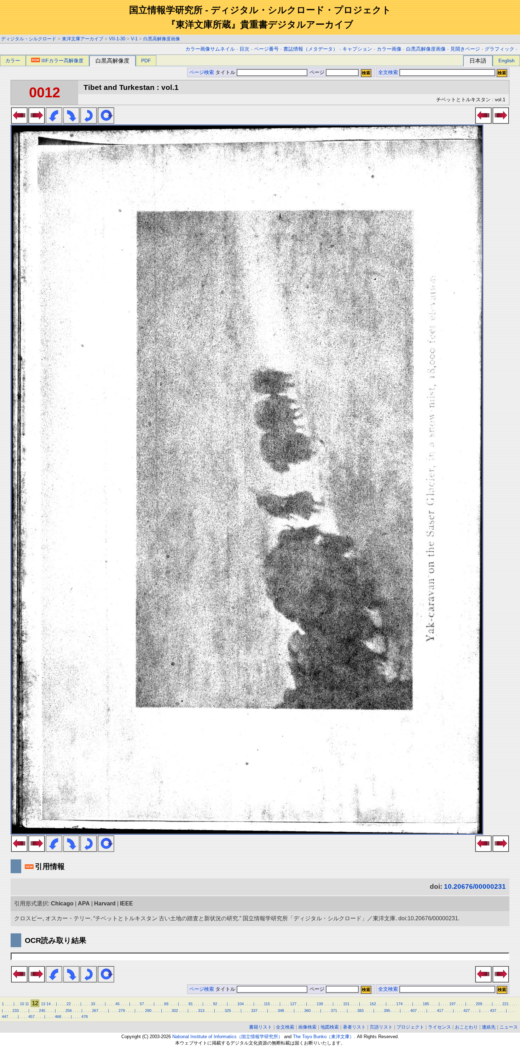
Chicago (62, 903)
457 (31, 1016)
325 (228, 1010)
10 (22, 1004)
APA (84, 903)
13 (43, 1004)
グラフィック (499, 49)
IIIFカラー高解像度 (62, 60)
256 (68, 1010)
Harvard (105, 903)
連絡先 (489, 1027)
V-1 (134, 38)
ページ (317, 72)
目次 (244, 49)
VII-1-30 (117, 38)
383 (360, 1010)
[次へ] (36, 121)
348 (281, 1010)
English (506, 60)
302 (175, 1010)
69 (166, 1004)
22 (69, 1004)
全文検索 (388, 72)
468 (58, 1016)
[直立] (106, 121)
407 (413, 1010)
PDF (146, 60)
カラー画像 (389, 49)
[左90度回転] (54, 121)
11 (27, 1004)
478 (84, 1016)
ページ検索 (201, 72)
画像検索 (307, 1027)
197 (452, 1004)
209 (479, 1004)
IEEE (126, 903)
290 (148, 1010)
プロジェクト (410, 1027)
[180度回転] (88, 121)
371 (334, 1010)
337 (254, 1010)
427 (466, 1010)
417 (440, 1010)
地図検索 (329, 1027)
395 (387, 1010)
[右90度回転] (71, 121)
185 (426, 1004)
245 (42, 1010)
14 (48, 1004)
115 (267, 1004)
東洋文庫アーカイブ (82, 38)
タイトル (226, 72)
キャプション (357, 49)
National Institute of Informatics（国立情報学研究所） (227, 1036)
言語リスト (381, 1027)
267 (95, 1010)
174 (399, 1004)
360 (307, 1010)
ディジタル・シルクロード (28, 38)
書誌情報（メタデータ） (310, 49)
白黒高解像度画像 (161, 38)
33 (93, 1004)
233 (15, 1010)
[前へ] (19, 121)
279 (122, 1010)
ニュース (508, 1027)
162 (373, 1004)
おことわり (466, 1027)
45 (117, 1004)
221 (505, 1004)
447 (5, 1016)
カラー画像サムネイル (210, 49)
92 (215, 1004)
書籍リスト (260, 1027)
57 (142, 1004)
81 (191, 1004)
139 (320, 1004)
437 (493, 1010)
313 (201, 1010)
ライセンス (439, 1027)
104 (240, 1004)
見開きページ (465, 49)
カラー (12, 60)
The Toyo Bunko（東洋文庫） (323, 1036)
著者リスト (354, 1027)
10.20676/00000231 (475, 886)
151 (346, 1004)
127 (293, 1004)
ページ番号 (266, 49)
